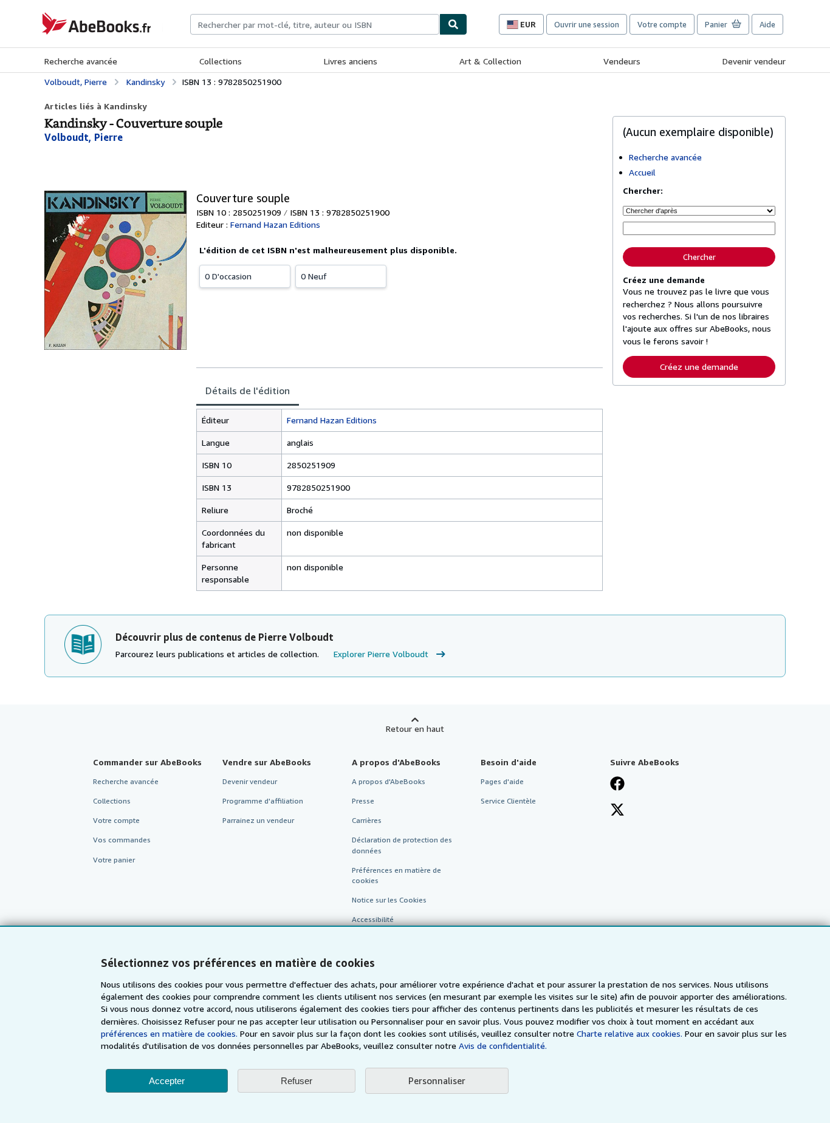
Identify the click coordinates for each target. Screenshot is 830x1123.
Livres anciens (350, 61)
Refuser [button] (296, 1081)
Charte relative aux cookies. (631, 1033)
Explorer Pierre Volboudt (381, 654)
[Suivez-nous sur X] (617, 810)
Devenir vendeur (754, 61)
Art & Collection (490, 61)
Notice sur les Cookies (389, 899)
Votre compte (662, 24)
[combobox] (314, 24)
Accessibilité (373, 919)
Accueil (642, 172)
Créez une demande (699, 366)
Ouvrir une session (586, 24)
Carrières (367, 820)
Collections (220, 61)
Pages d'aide (502, 781)
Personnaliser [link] (436, 1080)
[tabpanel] (399, 500)
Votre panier (114, 859)
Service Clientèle (508, 800)
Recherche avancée (80, 61)
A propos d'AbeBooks (388, 781)
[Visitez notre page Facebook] (617, 784)
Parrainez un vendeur (258, 820)
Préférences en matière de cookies (396, 875)
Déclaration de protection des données (402, 845)
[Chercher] (453, 24)
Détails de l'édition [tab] (247, 390)
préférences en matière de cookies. (169, 1033)
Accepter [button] (167, 1081)
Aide (767, 24)
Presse (363, 800)
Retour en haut (415, 728)
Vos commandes (122, 839)
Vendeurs (621, 61)
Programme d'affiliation (262, 800)
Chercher (699, 257)
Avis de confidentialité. (503, 1045)
